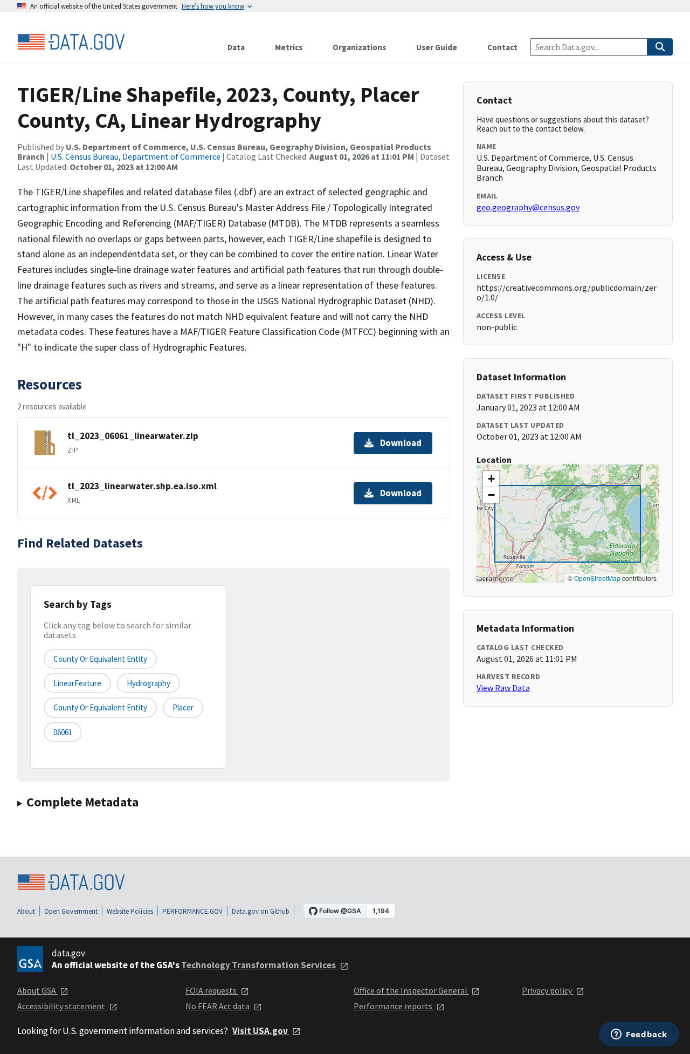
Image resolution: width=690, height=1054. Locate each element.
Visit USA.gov (260, 1031)
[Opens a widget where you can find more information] (639, 1035)
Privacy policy (548, 990)
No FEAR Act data (218, 1006)
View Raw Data (503, 687)
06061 (62, 732)
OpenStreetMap (597, 578)
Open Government (71, 911)
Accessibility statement (62, 1006)
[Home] (71, 42)
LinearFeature (77, 683)
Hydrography (148, 683)
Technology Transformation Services (259, 965)
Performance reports (394, 1006)
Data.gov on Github (260, 911)
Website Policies (130, 911)
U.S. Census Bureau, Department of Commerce (135, 156)
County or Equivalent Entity (100, 707)
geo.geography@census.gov (528, 207)
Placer (183, 707)
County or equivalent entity (100, 659)
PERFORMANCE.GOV (192, 911)
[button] (491, 479)
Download (401, 443)
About (26, 911)
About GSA (37, 990)
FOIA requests (211, 990)
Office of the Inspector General (411, 990)
